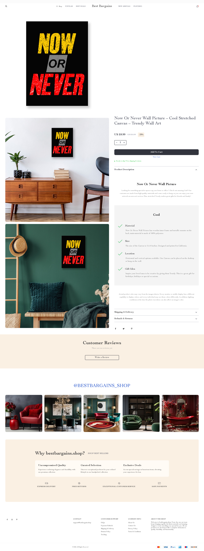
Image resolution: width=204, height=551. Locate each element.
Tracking (104, 534)
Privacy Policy (132, 528)
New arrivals (124, 6)
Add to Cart (156, 152)
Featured (137, 6)
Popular (69, 6)
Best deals (81, 6)
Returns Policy (105, 531)
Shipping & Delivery (107, 528)
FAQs (103, 523)
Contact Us (132, 525)
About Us (131, 523)
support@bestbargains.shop (82, 523)
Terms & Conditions (134, 531)
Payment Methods (107, 525)
